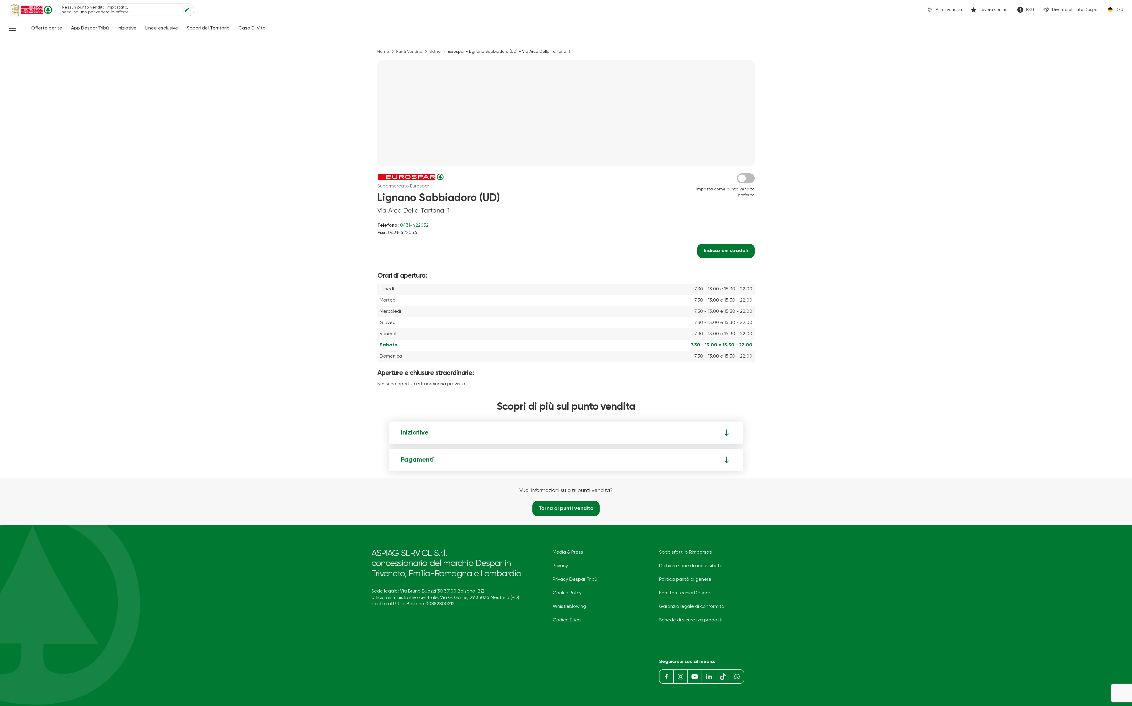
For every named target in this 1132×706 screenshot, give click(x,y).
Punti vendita (949, 10)
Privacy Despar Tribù (575, 579)
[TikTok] (723, 676)
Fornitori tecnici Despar (684, 593)
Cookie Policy (567, 593)
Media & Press (568, 552)
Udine (435, 52)
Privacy (560, 566)
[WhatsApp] (737, 676)
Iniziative (127, 28)
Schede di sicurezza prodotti (690, 620)
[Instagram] (680, 676)
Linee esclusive (161, 28)
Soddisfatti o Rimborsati (685, 552)
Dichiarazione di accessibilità (691, 566)
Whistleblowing (569, 606)
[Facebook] (666, 676)
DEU (1119, 10)
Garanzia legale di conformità (691, 606)
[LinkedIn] (709, 676)
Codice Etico (567, 620)
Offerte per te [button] (46, 28)
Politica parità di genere (685, 579)
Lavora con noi (994, 10)
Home (383, 52)
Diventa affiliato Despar (1075, 10)
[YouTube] (694, 676)
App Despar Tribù (90, 28)
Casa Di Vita (252, 28)
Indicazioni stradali (726, 251)
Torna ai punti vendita (566, 508)
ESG (1030, 10)
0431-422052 (414, 225)
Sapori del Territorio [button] (208, 28)
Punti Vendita (409, 52)
